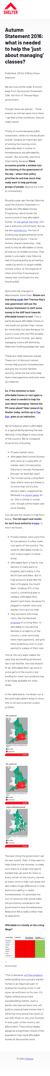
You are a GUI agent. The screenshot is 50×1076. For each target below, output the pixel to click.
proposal (15, 622)
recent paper (32, 495)
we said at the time (27, 221)
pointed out (20, 230)
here (36, 523)
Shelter (29, 1058)
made (20, 299)
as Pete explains (33, 975)
